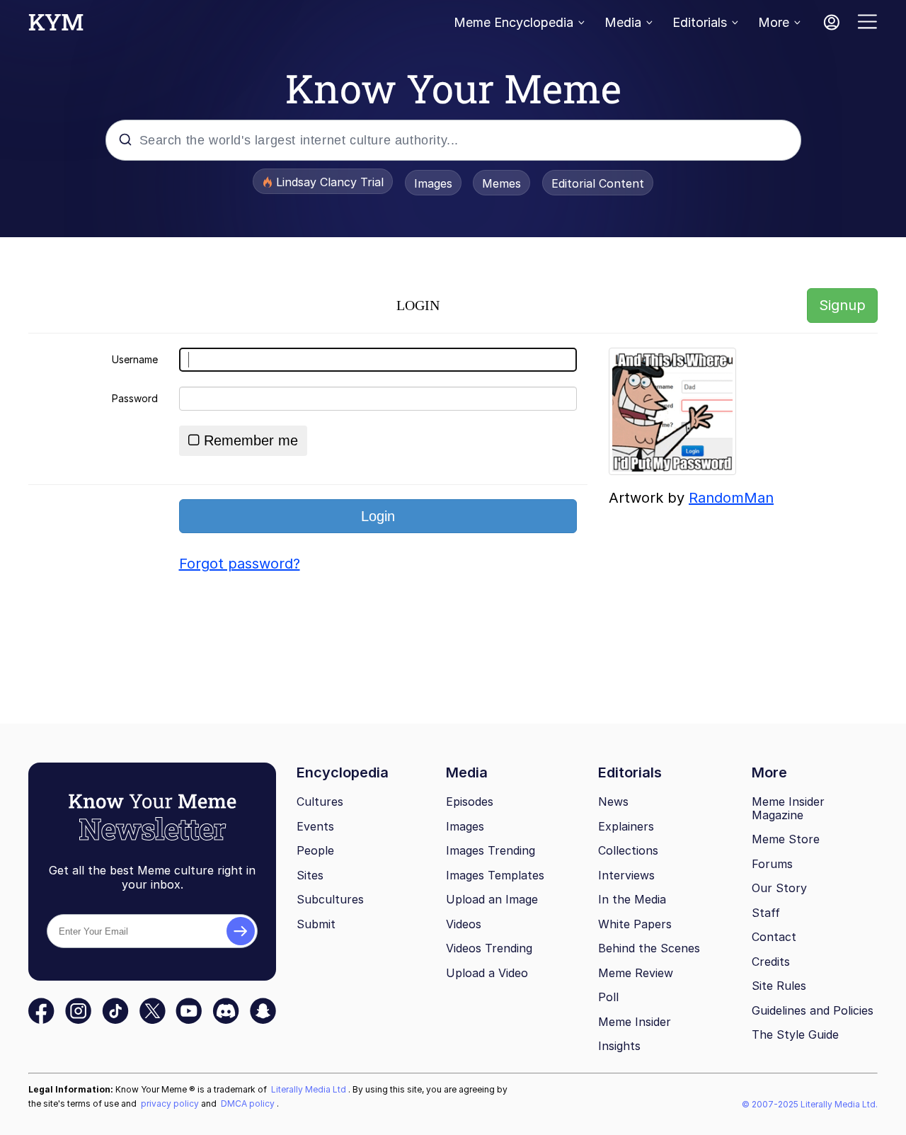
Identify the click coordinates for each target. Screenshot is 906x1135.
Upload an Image (492, 899)
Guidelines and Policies (812, 1010)
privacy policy (171, 1103)
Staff (766, 912)
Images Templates (495, 875)
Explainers (626, 826)
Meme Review (635, 972)
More (774, 22)
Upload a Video (487, 972)
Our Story (779, 888)
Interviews (626, 875)
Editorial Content (597, 183)
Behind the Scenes (649, 948)
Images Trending (490, 850)
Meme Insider (634, 1021)
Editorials (699, 22)
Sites (310, 875)
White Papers (635, 924)
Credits (771, 961)
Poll (608, 997)
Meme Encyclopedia (513, 22)
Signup (842, 305)
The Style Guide (795, 1034)
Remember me (251, 440)
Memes (501, 183)
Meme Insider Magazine (788, 808)
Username (135, 359)
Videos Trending (489, 948)
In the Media (632, 899)
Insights (619, 1045)
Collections (628, 850)
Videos (463, 924)
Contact (774, 936)
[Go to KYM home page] (56, 26)
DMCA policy (249, 1103)
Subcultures (330, 899)
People (315, 850)
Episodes (469, 801)
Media (623, 22)
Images (433, 183)
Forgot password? (239, 563)
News (613, 801)
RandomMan (731, 497)
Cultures (320, 801)
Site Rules (779, 985)
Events (315, 826)
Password (135, 398)
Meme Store (786, 839)
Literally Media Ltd (309, 1089)
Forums (772, 863)
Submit (316, 924)
